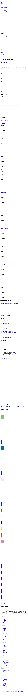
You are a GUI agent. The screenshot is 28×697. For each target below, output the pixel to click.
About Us (5, 680)
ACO (15, 406)
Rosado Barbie (4, 228)
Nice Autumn (4, 230)
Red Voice (3, 192)
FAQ (4, 685)
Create (2, 6)
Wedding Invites (6, 665)
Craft (4, 645)
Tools (4, 14)
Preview (12, 331)
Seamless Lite (6, 670)
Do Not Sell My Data (22, 691)
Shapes (4, 622)
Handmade (5, 659)
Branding (5, 658)
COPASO (5, 674)
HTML (21, 406)
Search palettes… (4, 3)
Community (5, 10)
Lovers (4, 638)
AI (17, 406)
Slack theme (6, 335)
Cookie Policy (6, 686)
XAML (10, 406)
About (3, 677)
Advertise (5, 679)
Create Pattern (6, 36)
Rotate (2, 36)
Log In (2, 1)
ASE (13, 406)
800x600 (6, 332)
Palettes (4, 620)
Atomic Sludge (4, 120)
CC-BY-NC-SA (4, 358)
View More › (3, 411)
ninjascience (4, 159)
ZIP (23, 406)
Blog (4, 639)
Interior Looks (6, 660)
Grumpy (3, 123)
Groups (4, 637)
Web (4, 651)
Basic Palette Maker (7, 66)
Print (4, 650)
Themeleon (5, 671)
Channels (5, 11)
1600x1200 (16, 332)
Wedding (5, 652)
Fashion (4, 647)
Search (2, 4)
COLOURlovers (4, 7)
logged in (8, 303)
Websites (5, 663)
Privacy (4, 683)
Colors (4, 619)
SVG (3, 406)
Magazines (5, 661)
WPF (8, 406)
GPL (19, 406)
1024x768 (11, 332)
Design (5, 406)
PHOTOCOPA (6, 672)
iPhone (16, 331)
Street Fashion (6, 662)
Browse (4, 9)
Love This (3, 54)
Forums (4, 636)
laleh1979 (4, 194)
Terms (4, 684)
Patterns (4, 621)
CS (1, 406)
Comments (2, 47)
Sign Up (2, 2)
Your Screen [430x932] (5, 331)
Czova (3, 266)
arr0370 (4, 62)
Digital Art (5, 646)
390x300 (2, 332)
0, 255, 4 (3, 264)
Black (2, 156)
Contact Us (5, 682)
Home (4, 648)
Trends (4, 12)
